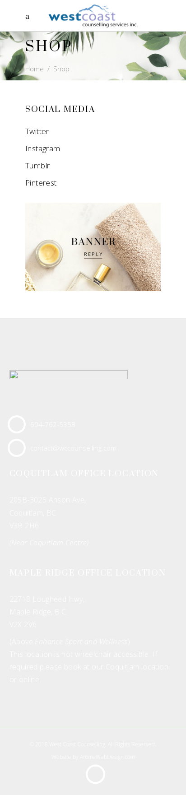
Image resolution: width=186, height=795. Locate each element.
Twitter (37, 131)
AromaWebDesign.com (107, 757)
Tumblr (37, 165)
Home (34, 68)
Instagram (42, 148)
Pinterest (41, 182)
